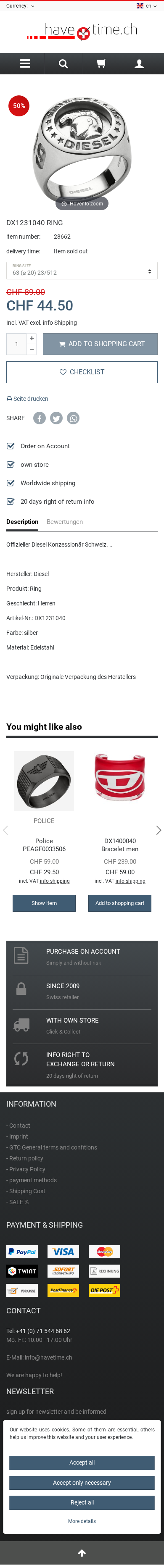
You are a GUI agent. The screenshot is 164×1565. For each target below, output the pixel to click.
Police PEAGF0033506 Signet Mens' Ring (44, 845)
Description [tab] (22, 522)
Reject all (82, 1502)
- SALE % (17, 1202)
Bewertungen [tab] (65, 522)
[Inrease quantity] (31, 339)
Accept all (82, 1462)
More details (82, 1521)
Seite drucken (30, 398)
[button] (39, 418)
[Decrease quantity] (31, 349)
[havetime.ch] (82, 32)
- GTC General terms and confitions (51, 1147)
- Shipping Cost (25, 1191)
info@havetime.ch (48, 1357)
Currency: (18, 6)
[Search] (63, 64)
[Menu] (25, 63)
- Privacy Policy (25, 1169)
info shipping (55, 881)
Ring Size (22, 266)
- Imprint (17, 1136)
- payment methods (31, 1180)
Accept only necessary (82, 1482)
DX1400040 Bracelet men (119, 845)
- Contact (18, 1125)
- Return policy (24, 1158)
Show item (44, 903)
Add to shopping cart (107, 344)
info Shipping (60, 322)
